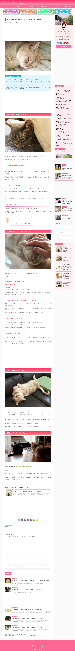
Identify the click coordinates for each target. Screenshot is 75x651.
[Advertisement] (28, 31)
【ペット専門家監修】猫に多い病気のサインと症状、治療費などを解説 (27, 609)
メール (7, 556)
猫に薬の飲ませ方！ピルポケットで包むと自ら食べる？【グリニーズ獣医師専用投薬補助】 (31, 580)
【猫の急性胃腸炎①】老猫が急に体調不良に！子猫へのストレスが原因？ (27, 627)
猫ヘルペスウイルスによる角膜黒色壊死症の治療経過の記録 (67, 168)
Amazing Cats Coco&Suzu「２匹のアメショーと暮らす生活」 (37, 647)
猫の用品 (31, 6)
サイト (7, 561)
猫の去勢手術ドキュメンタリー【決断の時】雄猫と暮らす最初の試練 (26, 589)
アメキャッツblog (8, 2)
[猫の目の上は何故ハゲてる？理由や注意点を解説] (28, 519)
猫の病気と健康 (43, 6)
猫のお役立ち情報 (67, 6)
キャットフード (20, 6)
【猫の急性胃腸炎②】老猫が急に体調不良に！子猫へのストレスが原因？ (27, 618)
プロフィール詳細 (63, 46)
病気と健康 (8, 526)
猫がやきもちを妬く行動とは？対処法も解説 (17, 634)
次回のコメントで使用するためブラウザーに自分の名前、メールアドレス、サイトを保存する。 (24, 566)
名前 (7, 551)
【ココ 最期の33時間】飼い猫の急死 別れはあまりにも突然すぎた (67, 177)
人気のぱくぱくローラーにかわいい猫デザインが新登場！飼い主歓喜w (22, 635)
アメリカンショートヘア (55, 6)
